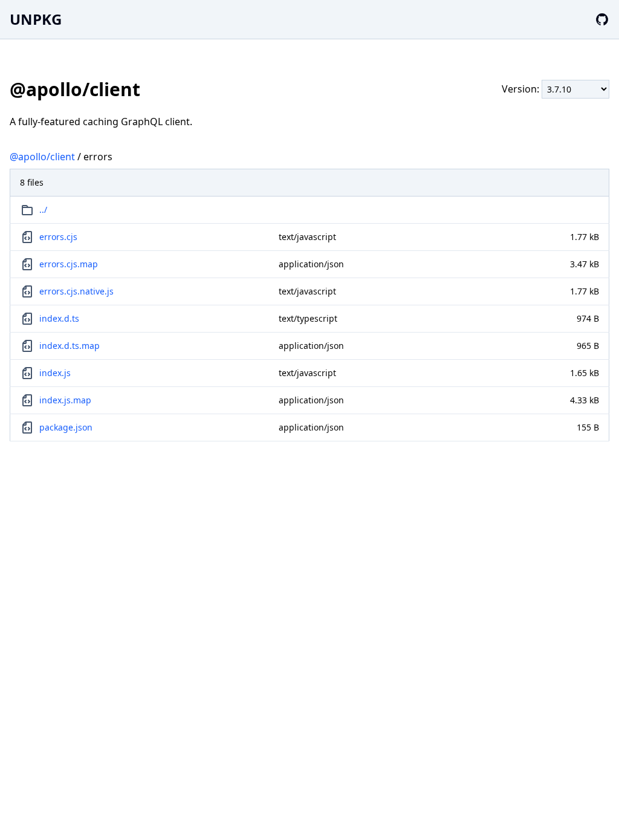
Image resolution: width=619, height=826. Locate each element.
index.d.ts (59, 318)
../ (43, 209)
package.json (65, 427)
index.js (55, 373)
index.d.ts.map (69, 345)
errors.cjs (58, 236)
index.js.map (65, 400)
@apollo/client (42, 156)
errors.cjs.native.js (76, 291)
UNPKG (36, 19)
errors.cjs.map (68, 264)
